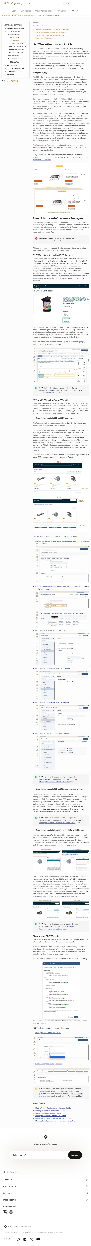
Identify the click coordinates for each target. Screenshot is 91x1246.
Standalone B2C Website (45, 38)
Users (14, 15)
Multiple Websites (16, 43)
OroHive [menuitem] (75, 11)
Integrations (11, 71)
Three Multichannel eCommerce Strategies (51, 29)
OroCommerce (13, 1172)
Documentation (7, 15)
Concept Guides (23, 15)
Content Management (16, 49)
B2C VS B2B (38, 25)
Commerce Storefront (15, 68)
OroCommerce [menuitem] (63, 11)
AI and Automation (14, 59)
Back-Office (12, 65)
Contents (36, 22)
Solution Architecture (15, 28)
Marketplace (14, 37)
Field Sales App (13, 62)
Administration (13, 56)
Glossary (10, 74)
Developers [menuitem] (26, 11)
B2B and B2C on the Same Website (49, 35)
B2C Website (14, 40)
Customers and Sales (16, 52)
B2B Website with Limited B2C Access (51, 32)
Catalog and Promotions (17, 46)
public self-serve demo (42, 159)
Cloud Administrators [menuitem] (44, 11)
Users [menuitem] (14, 11)
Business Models (34, 15)
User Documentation (13, 25)
